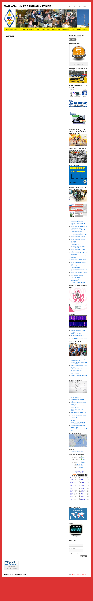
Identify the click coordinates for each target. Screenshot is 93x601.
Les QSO (23, 29)
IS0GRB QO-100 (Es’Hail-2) (77, 333)
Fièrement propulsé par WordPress (78, 574)
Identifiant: (71, 543)
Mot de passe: (72, 548)
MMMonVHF (79, 467)
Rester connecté (74, 553)
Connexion (84, 556)
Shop (73, 29)
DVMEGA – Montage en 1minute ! (78, 282)
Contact (79, 29)
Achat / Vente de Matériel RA (77, 451)
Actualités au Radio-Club (12, 29)
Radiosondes (30, 29)
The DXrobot (79, 464)
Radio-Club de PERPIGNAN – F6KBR (27, 6)
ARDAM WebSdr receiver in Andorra (79, 338)
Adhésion (84, 29)
